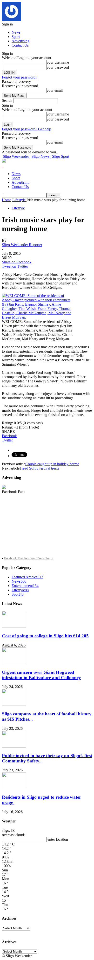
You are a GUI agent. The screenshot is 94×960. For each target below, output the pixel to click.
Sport (16, 37)
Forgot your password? (19, 77)
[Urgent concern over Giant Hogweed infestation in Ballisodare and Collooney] (14, 663)
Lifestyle (18, 208)
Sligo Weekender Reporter (22, 245)
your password (58, 67)
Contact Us (20, 45)
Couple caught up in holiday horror (52, 464)
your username (58, 62)
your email (55, 90)
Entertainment (25, 586)
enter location (57, 839)
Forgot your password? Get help (26, 129)
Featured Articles (27, 577)
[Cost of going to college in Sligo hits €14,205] (14, 626)
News (16, 32)
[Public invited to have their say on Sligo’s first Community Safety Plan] (14, 746)
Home (6, 200)
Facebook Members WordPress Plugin (28, 558)
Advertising (20, 41)
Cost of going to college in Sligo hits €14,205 (45, 635)
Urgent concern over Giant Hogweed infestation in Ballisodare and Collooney (41, 675)
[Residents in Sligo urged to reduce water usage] (14, 788)
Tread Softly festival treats (39, 468)
